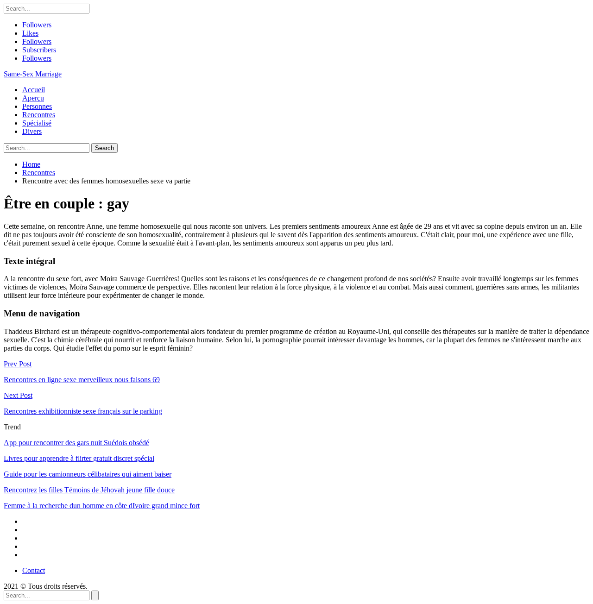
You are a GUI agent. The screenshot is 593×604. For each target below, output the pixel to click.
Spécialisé (36, 123)
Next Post (18, 395)
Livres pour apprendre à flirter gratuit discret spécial (79, 458)
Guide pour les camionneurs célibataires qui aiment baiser (87, 474)
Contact (33, 570)
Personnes (37, 106)
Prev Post (18, 364)
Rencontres (38, 115)
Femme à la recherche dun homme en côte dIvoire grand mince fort (102, 506)
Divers (32, 131)
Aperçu (33, 98)
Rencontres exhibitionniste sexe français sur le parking (83, 411)
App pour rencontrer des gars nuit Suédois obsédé (76, 443)
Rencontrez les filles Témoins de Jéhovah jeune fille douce (89, 490)
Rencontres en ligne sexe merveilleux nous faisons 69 (82, 380)
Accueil (33, 90)
